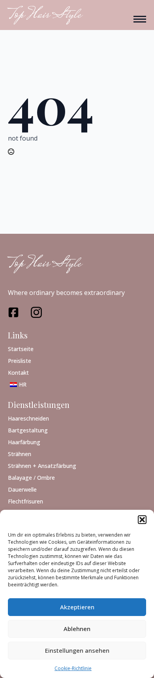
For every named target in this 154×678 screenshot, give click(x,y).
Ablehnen (77, 629)
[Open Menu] (139, 19)
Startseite (21, 348)
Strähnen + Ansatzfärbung (42, 465)
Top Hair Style (44, 265)
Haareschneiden (28, 418)
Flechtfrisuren (25, 501)
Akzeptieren (77, 607)
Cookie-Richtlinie (73, 668)
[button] (142, 520)
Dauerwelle (22, 489)
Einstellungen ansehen (77, 650)
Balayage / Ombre (31, 477)
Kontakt (18, 372)
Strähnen (19, 453)
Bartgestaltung (28, 429)
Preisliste (19, 360)
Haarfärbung (24, 441)
